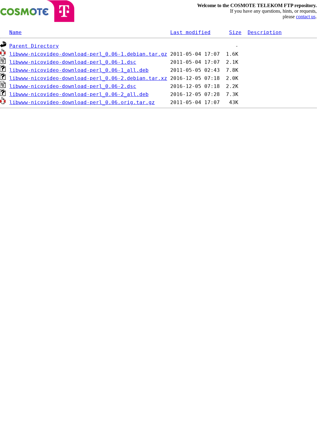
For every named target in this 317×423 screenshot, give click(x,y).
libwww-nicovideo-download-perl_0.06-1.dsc (72, 62)
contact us (305, 16)
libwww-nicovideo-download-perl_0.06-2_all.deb (79, 94)
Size (235, 32)
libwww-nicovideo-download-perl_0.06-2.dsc (72, 86)
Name (15, 32)
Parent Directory (34, 46)
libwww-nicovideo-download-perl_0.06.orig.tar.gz (82, 102)
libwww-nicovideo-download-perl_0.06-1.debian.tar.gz (88, 54)
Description (265, 32)
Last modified (190, 32)
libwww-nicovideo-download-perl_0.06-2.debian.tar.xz (88, 78)
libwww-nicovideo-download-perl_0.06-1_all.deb (79, 70)
